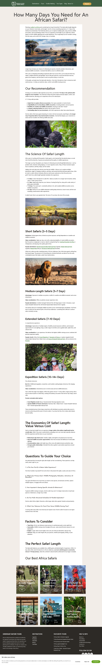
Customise (77, 661)
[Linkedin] (88, 654)
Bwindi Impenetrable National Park (46, 246)
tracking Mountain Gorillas (67, 242)
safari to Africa (35, 27)
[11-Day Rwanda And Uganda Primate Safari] (75, 611)
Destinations (35, 3)
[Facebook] (83, 654)
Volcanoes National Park (48, 248)
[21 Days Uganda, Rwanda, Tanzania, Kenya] (27, 579)
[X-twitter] (86, 654)
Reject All (87, 661)
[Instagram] (91, 654)
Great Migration (43, 337)
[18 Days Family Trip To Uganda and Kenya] (51, 611)
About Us (70, 3)
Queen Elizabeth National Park (56, 339)
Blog (65, 3)
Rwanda (27, 341)
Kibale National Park (66, 246)
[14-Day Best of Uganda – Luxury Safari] (27, 611)
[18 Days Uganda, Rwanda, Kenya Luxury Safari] (51, 579)
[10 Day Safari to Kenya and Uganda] (75, 579)
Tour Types (59, 3)
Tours (42, 3)
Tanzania (51, 337)
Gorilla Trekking (50, 3)
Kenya (58, 337)
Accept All (95, 661)
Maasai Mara (33, 248)
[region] (51, 660)
